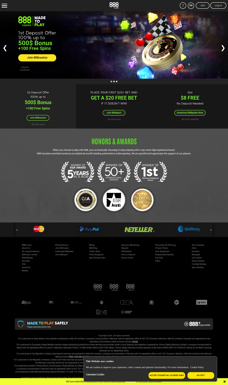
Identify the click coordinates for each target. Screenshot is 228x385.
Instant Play (194, 119)
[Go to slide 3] (117, 81)
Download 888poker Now (190, 112)
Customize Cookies (95, 374)
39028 (135, 341)
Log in (42, 124)
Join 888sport (114, 112)
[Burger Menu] (4, 6)
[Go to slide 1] (111, 81)
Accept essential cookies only (167, 375)
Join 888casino (37, 57)
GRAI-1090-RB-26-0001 (79, 357)
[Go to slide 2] (114, 81)
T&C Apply (35, 124)
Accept (201, 375)
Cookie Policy (197, 367)
